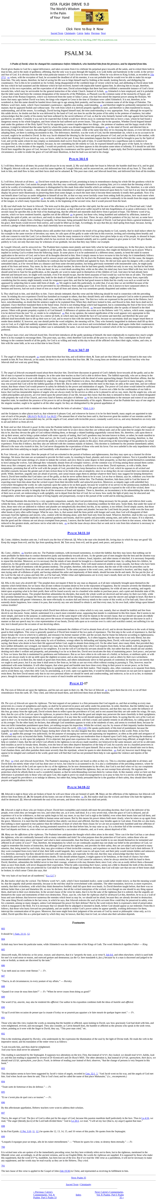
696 (3, 1102)
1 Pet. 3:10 (26, 1131)
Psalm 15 (76, 683)
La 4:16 (145, 1118)
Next (103, 33)
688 (3, 986)
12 (28, 934)
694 (3, 1081)
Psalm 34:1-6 (78, 159)
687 (3, 976)
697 (3, 1113)
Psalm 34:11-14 (78, 533)
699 (3, 1136)
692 (3, 1033)
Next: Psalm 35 (78, 1177)
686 (3, 965)
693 (3, 1068)
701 (3, 1165)
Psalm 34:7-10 (78, 350)
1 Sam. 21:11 (19, 934)
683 (3, 928)
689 (3, 997)
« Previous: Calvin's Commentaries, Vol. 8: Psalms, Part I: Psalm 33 (45, 1195)
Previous (95, 33)
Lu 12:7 (50, 875)
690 (3, 1007)
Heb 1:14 (88, 408)
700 (3, 1147)
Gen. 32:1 (90, 1073)
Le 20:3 (75, 1121)
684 (3, 939)
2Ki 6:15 (32, 416)
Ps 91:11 (42, 416)
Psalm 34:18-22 (78, 787)
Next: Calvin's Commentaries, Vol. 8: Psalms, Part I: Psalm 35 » (109, 1195)
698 (3, 1126)
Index (87, 33)
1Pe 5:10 (82, 728)
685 (3, 949)
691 (3, 1017)
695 (3, 1092)
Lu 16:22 (51, 416)
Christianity (70, 33)
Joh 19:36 (65, 1171)
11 (33, 1131)
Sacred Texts (57, 33)
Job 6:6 (109, 954)
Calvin (80, 33)
